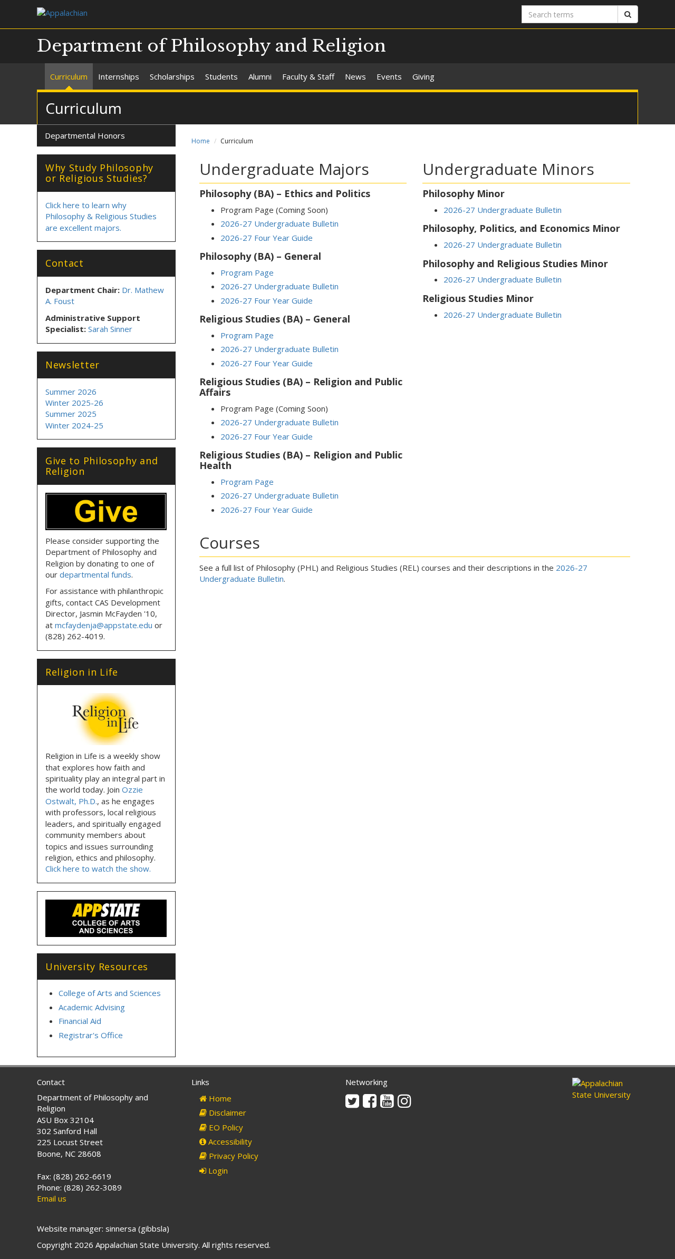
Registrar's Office (91, 1035)
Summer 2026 (71, 391)
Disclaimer (226, 1112)
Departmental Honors (85, 135)
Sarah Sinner (110, 329)
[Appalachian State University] (183, 14)
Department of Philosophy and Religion (211, 45)
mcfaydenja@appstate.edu (103, 625)
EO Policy (225, 1127)
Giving (423, 76)
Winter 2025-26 (74, 402)
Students (221, 76)
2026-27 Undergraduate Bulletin (279, 223)
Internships (118, 76)
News (355, 76)
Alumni (260, 76)
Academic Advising (92, 1007)
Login (217, 1170)
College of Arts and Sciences (110, 993)
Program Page (247, 272)
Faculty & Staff (308, 76)
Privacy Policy (232, 1155)
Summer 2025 (71, 413)
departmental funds (95, 574)
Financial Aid (80, 1021)
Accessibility (229, 1141)
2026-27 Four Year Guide (266, 237)
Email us (51, 1198)
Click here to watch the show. (98, 868)
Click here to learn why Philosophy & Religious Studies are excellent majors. (101, 216)
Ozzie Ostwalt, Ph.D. (94, 795)
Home (200, 140)
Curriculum (69, 76)
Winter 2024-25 (74, 425)
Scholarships (172, 76)
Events (389, 76)
